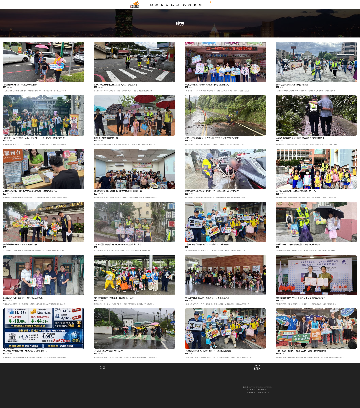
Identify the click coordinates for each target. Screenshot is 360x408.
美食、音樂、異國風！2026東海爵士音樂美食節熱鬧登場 (301, 351)
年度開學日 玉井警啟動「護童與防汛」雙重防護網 (207, 85)
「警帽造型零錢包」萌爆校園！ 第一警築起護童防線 (208, 351)
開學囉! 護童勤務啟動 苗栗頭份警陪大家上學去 (296, 191)
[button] (210, 2)
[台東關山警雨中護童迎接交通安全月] (134, 328)
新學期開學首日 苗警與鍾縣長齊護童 (292, 85)
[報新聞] (141, 4)
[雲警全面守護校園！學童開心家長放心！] (43, 62)
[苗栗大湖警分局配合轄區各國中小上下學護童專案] (134, 62)
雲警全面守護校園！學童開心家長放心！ (21, 85)
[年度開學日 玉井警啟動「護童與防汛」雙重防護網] (225, 62)
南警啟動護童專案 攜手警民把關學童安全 (21, 244)
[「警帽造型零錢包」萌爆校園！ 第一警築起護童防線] (225, 328)
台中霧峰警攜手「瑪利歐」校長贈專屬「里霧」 (115, 298)
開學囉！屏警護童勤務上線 (106, 138)
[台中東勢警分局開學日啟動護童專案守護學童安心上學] (134, 222)
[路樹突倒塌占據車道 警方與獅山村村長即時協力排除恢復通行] (225, 115)
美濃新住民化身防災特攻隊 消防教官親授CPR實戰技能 (118, 191)
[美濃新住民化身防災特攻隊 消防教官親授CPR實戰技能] (134, 169)
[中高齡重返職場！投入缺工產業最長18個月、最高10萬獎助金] (43, 169)
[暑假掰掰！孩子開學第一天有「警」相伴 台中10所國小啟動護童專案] (43, 115)
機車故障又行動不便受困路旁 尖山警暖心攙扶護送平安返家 (212, 191)
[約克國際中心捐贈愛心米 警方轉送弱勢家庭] (43, 275)
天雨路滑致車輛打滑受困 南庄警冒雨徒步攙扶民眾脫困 (300, 138)
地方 (5, 87)
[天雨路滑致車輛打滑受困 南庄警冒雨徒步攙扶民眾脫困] (316, 115)
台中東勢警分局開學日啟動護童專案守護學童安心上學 (117, 244)
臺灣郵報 (278, 353)
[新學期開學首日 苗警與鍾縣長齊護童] (316, 62)
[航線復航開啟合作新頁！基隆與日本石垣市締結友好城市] (316, 275)
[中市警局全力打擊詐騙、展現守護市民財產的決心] (43, 328)
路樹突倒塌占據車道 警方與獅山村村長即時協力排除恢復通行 (212, 138)
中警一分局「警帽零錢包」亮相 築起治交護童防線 (207, 244)
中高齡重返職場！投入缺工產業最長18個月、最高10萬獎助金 (30, 191)
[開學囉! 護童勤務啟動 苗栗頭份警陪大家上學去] (316, 169)
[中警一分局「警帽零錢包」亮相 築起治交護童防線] (225, 222)
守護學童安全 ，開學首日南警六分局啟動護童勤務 (298, 244)
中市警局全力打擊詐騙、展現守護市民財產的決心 (25, 351)
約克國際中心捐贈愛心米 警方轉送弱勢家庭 (23, 298)
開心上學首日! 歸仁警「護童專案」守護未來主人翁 (207, 298)
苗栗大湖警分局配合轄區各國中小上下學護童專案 (116, 85)
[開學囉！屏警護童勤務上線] (134, 115)
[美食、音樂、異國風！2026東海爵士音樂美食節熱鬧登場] (316, 328)
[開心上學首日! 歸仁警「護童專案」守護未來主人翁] (225, 275)
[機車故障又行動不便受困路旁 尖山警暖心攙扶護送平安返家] (225, 169)
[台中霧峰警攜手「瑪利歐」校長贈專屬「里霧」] (134, 275)
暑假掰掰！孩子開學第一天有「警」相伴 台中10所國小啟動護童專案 (34, 138)
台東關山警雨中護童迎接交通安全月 (110, 351)
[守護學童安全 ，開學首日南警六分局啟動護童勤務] (316, 222)
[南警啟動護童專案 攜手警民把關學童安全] (43, 222)
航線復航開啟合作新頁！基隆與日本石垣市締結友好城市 (300, 298)
